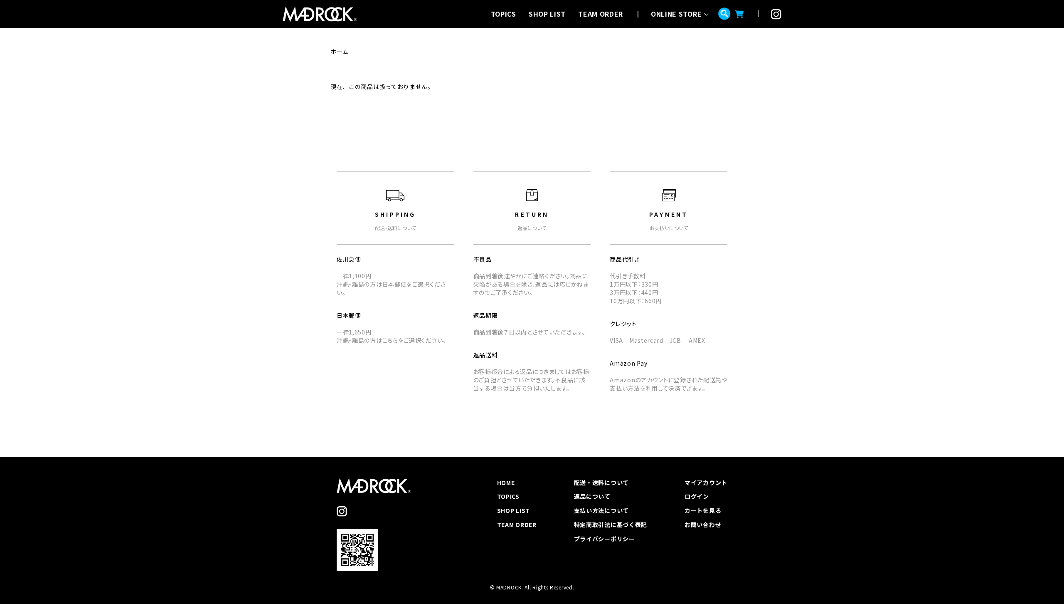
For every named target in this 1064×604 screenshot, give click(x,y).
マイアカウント (706, 482)
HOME (506, 482)
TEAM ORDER (600, 14)
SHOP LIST (547, 14)
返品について (592, 496)
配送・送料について (601, 482)
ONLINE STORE (676, 14)
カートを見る (703, 510)
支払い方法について (601, 510)
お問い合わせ (703, 524)
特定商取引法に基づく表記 (610, 524)
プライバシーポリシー (604, 539)
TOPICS (503, 14)
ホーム (339, 51)
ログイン (697, 496)
